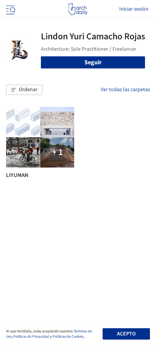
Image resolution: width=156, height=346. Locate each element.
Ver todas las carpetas (125, 89)
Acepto (126, 334)
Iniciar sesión (133, 9)
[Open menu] (10, 9)
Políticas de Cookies (68, 336)
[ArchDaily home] (77, 9)
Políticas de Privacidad (31, 336)
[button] (24, 90)
